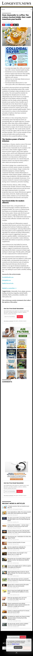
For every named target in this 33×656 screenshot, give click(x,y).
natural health (23, 293)
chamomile (14, 291)
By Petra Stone (16, 533)
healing (4, 293)
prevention (15, 295)
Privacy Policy (15, 644)
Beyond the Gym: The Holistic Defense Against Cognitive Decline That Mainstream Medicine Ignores (19, 560)
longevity (16, 293)
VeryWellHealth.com (7, 277)
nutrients (4, 295)
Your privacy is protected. (8, 495)
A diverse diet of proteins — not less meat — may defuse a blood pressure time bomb (18, 525)
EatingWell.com (6, 280)
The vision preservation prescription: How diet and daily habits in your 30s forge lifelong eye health (19, 519)
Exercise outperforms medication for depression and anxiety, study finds (17, 547)
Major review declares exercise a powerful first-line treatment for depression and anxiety (19, 579)
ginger (23, 291)
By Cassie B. (15, 515)
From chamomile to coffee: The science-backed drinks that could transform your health (19, 512)
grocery (28, 291)
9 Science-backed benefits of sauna (16, 542)
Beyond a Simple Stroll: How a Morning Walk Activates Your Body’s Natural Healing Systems (19, 531)
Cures (19, 291)
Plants (10, 295)
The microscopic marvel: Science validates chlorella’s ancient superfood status (18, 624)
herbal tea (10, 293)
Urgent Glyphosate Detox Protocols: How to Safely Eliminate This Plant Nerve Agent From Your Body (19, 573)
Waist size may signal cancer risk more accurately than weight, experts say (17, 598)
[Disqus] (16, 403)
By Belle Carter (16, 587)
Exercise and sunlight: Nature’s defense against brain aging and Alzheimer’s (19, 566)
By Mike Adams (16, 576)
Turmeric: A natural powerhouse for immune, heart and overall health (18, 611)
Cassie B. (12, 22)
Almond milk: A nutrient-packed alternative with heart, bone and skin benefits (18, 585)
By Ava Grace (15, 581)
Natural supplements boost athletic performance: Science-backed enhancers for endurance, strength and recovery (19, 605)
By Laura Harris (16, 539)
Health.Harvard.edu (7, 283)
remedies (22, 295)
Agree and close (18, 647)
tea (10, 296)
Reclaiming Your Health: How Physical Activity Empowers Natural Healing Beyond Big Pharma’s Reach (19, 618)
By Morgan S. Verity (17, 620)
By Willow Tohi (16, 522)
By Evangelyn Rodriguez (17, 509)
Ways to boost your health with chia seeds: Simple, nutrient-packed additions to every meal (18, 592)
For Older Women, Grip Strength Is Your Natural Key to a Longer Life (17, 553)
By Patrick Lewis (16, 550)
